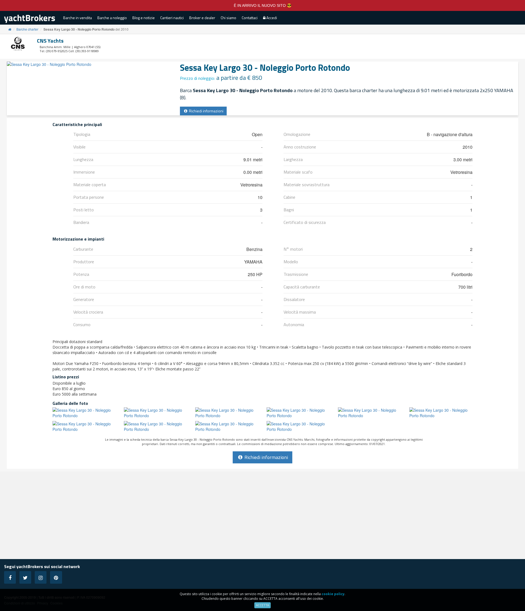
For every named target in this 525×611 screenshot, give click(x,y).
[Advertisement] (262, 515)
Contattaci (250, 18)
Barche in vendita (77, 18)
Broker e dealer (202, 18)
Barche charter (27, 29)
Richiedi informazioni (205, 111)
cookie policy (333, 594)
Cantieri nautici (172, 18)
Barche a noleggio (112, 18)
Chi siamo (228, 18)
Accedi (271, 18)
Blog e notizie (143, 18)
